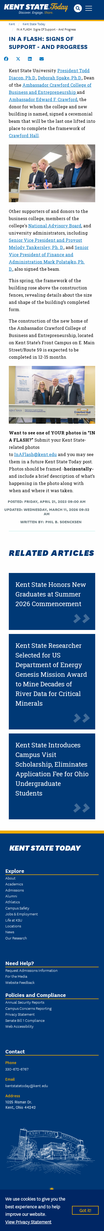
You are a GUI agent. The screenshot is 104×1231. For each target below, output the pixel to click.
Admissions (14, 890)
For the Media (16, 976)
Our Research (16, 938)
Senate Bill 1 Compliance (25, 1020)
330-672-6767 (17, 1069)
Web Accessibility (19, 1026)
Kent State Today (36, 8)
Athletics (12, 902)
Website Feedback (20, 982)
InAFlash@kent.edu (35, 454)
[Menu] (88, 8)
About (10, 878)
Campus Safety (17, 908)
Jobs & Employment (21, 914)
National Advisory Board (54, 225)
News (9, 932)
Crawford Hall (24, 135)
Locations (13, 926)
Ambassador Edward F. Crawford (43, 99)
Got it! (85, 1210)
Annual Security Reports (24, 1002)
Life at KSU (13, 920)
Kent (12, 23)
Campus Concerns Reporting (28, 1008)
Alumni (11, 896)
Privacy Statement (20, 1014)
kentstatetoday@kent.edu (26, 1085)
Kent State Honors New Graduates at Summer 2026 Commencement (50, 594)
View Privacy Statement (28, 1221)
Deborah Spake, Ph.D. (60, 78)
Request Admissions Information (31, 970)
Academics (14, 884)
